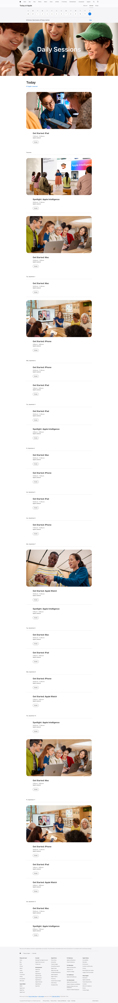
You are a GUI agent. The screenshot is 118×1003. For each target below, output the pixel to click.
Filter (90, 20)
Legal (69, 1000)
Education (85, 962)
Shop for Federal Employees (73, 989)
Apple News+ (38, 979)
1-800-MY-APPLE (56, 996)
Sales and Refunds (62, 1000)
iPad (21, 964)
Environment (85, 964)
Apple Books (38, 984)
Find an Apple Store (32, 996)
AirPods (21, 972)
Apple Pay (22, 990)
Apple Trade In (54, 976)
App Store (37, 986)
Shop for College (70, 971)
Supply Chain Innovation (88, 972)
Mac (21, 962)
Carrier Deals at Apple (56, 980)
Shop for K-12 (70, 969)
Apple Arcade (38, 975)
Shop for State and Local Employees (72, 987)
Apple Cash (22, 992)
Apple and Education (71, 967)
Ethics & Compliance (87, 986)
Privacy (84, 968)
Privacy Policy (46, 1000)
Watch (21, 968)
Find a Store (53, 960)
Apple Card (22, 988)
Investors (85, 984)
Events (84, 988)
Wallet (21, 986)
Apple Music (38, 973)
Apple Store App (54, 970)
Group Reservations (55, 966)
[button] (94, 2)
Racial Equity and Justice (88, 970)
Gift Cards (22, 980)
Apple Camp (54, 968)
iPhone (21, 966)
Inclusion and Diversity (88, 966)
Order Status (54, 982)
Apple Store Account (39, 962)
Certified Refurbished (55, 972)
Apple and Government (72, 982)
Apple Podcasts (38, 981)
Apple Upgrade (54, 974)
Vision (21, 970)
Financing (53, 978)
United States (95, 1000)
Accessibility (85, 960)
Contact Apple (86, 990)
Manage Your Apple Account (41, 960)
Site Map (73, 1000)
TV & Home (22, 974)
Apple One (37, 969)
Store (21, 960)
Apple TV (37, 971)
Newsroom (85, 977)
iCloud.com (37, 964)
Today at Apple (26, 6)
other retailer (41, 996)
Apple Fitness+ (38, 977)
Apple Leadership (86, 979)
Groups (96, 5)
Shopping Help (54, 984)
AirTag (21, 976)
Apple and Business (71, 960)
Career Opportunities (87, 981)
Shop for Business (71, 962)
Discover (85, 5)
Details (36, 142)
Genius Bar (53, 962)
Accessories (22, 978)
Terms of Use (53, 1000)
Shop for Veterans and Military (73, 984)
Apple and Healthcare (71, 976)
